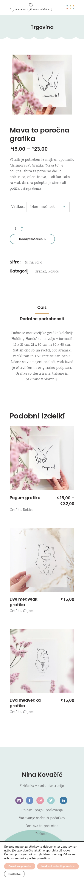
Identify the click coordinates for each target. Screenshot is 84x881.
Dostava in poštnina (42, 826)
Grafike (40, 271)
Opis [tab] (42, 307)
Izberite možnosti (15, 486)
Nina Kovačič (42, 775)
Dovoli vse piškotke (19, 866)
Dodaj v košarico (31, 239)
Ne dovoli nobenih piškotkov (58, 866)
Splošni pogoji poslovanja (42, 810)
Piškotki (42, 834)
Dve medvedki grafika (24, 602)
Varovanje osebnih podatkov (42, 818)
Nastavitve (14, 874)
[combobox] (48, 207)
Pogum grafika (25, 498)
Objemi (28, 611)
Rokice (53, 271)
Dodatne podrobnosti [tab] (42, 319)
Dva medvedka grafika (25, 703)
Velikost (18, 207)
